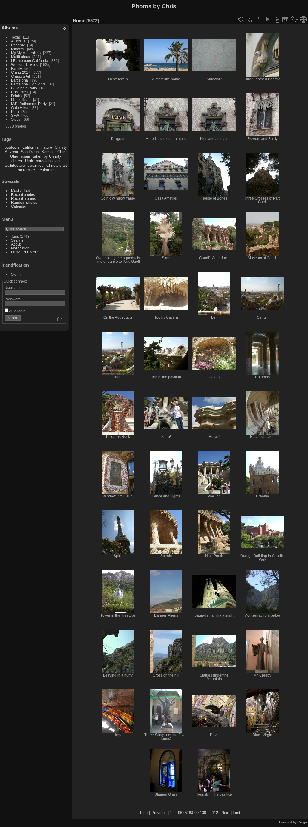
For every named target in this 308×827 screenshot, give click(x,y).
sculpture (46, 170)
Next (225, 812)
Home (79, 20)
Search (17, 240)
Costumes (19, 92)
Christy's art (56, 165)
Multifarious (20, 57)
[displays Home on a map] (303, 19)
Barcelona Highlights (28, 84)
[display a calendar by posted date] (285, 19)
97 (185, 812)
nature (46, 147)
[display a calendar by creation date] (294, 19)
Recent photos (23, 195)
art (57, 161)
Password (13, 299)
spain (25, 156)
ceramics (36, 165)
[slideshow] (267, 19)
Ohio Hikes (20, 108)
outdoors (12, 147)
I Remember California (29, 61)
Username (13, 288)
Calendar (18, 206)
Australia (18, 41)
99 (196, 812)
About (16, 244)
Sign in (17, 274)
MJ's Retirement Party (29, 104)
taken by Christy (47, 156)
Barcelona (19, 80)
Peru (15, 111)
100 (203, 812)
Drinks (16, 96)
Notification (20, 248)
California (30, 147)
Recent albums (23, 198)
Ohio (14, 156)
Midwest (18, 49)
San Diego (30, 152)
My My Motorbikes (26, 53)
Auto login (17, 311)
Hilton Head (21, 100)
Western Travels (24, 65)
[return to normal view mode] (276, 19)
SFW (15, 115)
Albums (10, 27)
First (144, 812)
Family (16, 68)
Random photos (24, 202)
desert (16, 161)
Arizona (11, 152)
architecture (15, 165)
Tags (15, 236)
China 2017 (20, 72)
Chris (61, 152)
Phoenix (18, 45)
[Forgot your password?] (59, 319)
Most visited (20, 191)
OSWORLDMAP (24, 252)
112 (215, 812)
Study (15, 119)
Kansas (48, 152)
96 (180, 812)
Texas (16, 37)
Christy (61, 147)
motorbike (26, 170)
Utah (29, 161)
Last (236, 812)
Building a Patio (24, 88)
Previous (159, 812)
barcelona (44, 161)
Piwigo (302, 822)
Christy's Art (20, 76)
